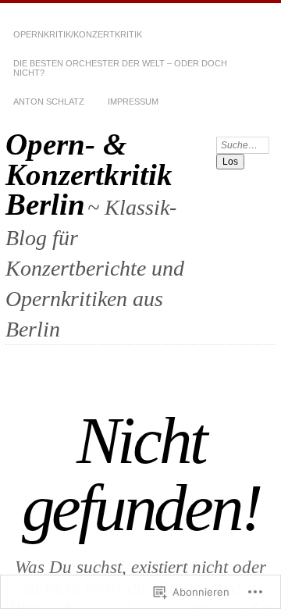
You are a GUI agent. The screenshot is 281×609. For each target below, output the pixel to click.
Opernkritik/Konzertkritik (77, 34)
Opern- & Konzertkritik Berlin (89, 174)
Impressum (133, 101)
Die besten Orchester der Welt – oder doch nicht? (120, 68)
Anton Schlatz (48, 101)
